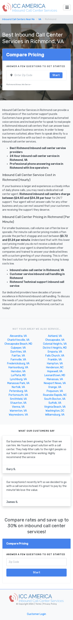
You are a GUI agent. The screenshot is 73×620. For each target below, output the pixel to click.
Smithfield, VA (18, 399)
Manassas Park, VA (18, 383)
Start (56, 75)
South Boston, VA (54, 399)
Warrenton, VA (18, 410)
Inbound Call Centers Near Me (18, 19)
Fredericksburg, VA (18, 363)
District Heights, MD (55, 347)
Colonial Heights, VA (55, 343)
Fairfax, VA (18, 355)
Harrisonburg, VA (18, 367)
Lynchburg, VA (18, 379)
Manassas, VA (55, 379)
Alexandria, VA (18, 336)
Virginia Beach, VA (55, 406)
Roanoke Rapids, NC (55, 395)
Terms (38, 604)
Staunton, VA (18, 402)
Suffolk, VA (54, 402)
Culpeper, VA (18, 347)
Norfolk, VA (18, 387)
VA (39, 19)
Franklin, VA (55, 359)
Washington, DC (54, 410)
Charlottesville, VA (18, 339)
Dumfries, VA (18, 351)
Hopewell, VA (54, 371)
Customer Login (36, 614)
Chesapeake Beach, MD (18, 343)
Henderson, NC (54, 367)
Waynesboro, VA (18, 414)
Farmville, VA (18, 359)
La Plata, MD (18, 375)
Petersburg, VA (18, 391)
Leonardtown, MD (54, 375)
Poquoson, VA (55, 391)
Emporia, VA (55, 351)
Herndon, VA (18, 371)
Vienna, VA (18, 406)
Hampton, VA (55, 363)
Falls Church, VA (54, 355)
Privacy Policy (49, 604)
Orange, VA (54, 387)
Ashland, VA (55, 336)
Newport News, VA (55, 383)
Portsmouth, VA (18, 395)
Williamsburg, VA (54, 414)
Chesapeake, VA (54, 339)
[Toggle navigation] (67, 7)
